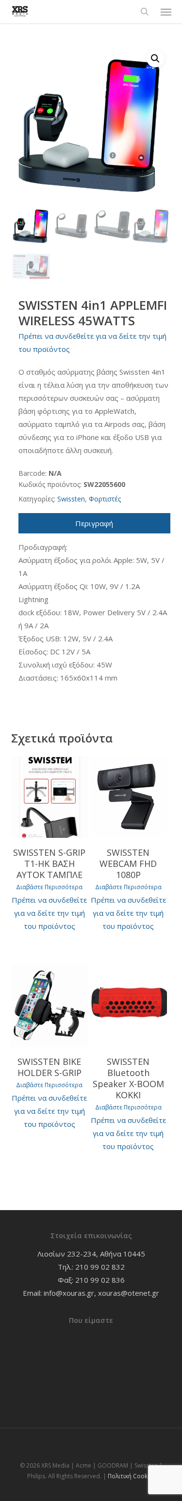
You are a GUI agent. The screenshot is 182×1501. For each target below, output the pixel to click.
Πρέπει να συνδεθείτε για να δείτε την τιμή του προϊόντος (49, 913)
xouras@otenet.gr (128, 1293)
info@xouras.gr (69, 1293)
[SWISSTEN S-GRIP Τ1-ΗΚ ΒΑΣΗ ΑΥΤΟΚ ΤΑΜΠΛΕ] (49, 797)
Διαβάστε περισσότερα (49, 887)
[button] (166, 11)
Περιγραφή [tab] (94, 523)
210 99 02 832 (100, 1267)
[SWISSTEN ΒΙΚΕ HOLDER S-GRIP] (49, 1006)
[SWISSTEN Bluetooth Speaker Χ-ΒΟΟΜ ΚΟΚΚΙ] (128, 1006)
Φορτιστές (105, 498)
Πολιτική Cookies (131, 1476)
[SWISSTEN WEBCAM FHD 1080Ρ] (128, 797)
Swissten (71, 498)
